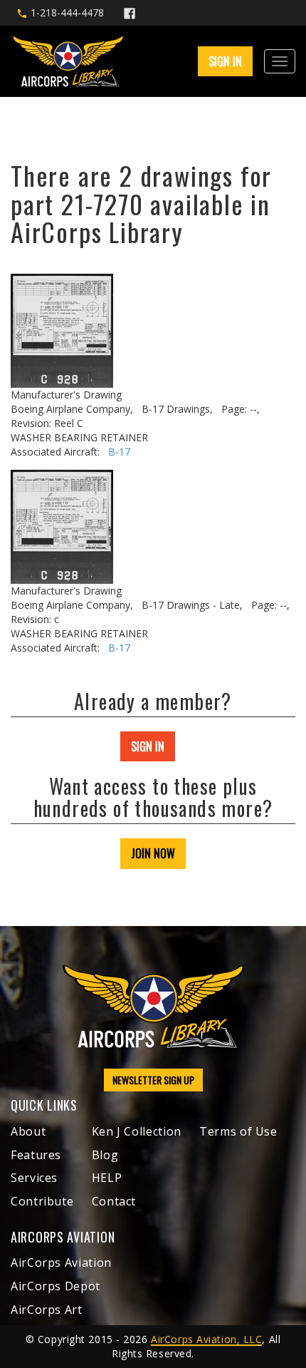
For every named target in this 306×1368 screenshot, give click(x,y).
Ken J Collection (136, 1131)
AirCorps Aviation (61, 1262)
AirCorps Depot (55, 1286)
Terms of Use (238, 1131)
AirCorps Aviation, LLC (206, 1339)
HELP (107, 1178)
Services (34, 1178)
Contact (114, 1201)
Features (36, 1155)
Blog (105, 1155)
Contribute (42, 1201)
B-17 (119, 451)
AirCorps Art (47, 1309)
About (28, 1131)
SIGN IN (147, 746)
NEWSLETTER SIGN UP (153, 1079)
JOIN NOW (153, 853)
